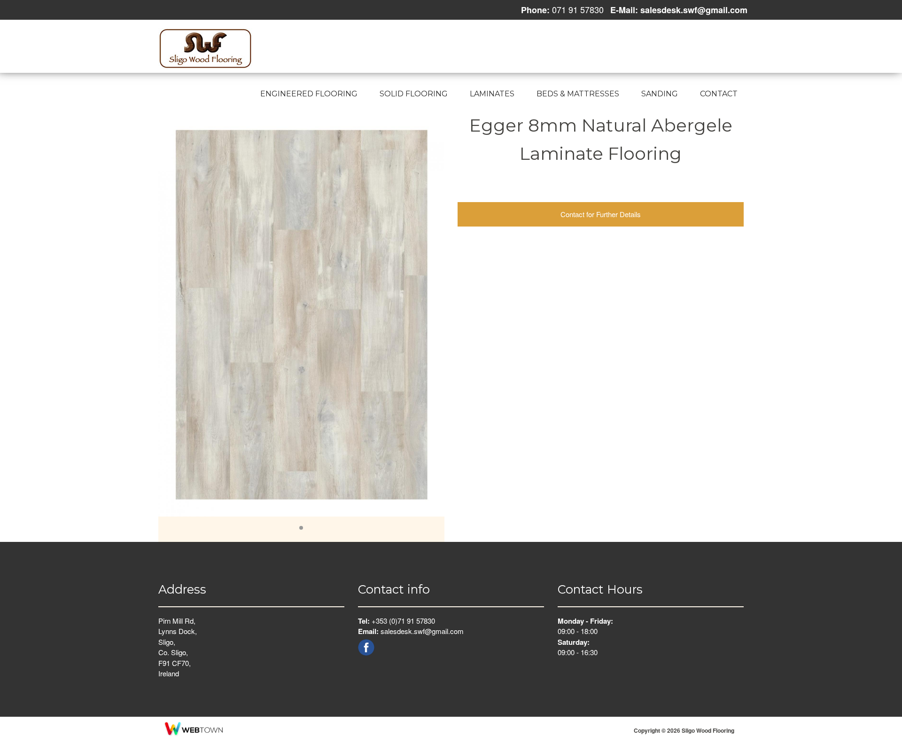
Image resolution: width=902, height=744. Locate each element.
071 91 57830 (577, 9)
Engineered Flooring (309, 93)
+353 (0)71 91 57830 (403, 621)
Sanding (659, 93)
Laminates (492, 93)
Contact (719, 93)
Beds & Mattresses (578, 93)
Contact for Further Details (600, 214)
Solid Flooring (414, 93)
